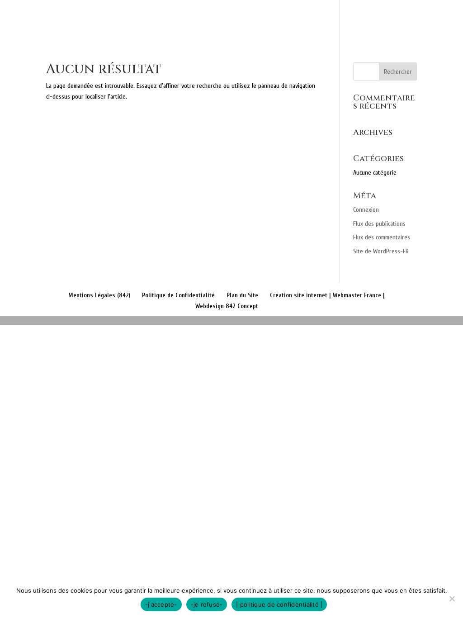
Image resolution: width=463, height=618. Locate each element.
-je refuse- (207, 604)
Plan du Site (242, 295)
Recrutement (423, 18)
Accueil (121, 18)
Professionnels (309, 18)
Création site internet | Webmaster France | (327, 295)
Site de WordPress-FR (381, 251)
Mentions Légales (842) (99, 295)
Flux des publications (379, 224)
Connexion (366, 210)
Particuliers (233, 18)
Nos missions (172, 18)
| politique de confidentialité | (279, 604)
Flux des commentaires (381, 237)
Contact (368, 18)
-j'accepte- (161, 604)
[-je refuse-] (451, 598)
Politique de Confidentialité (178, 295)
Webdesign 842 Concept (226, 306)
